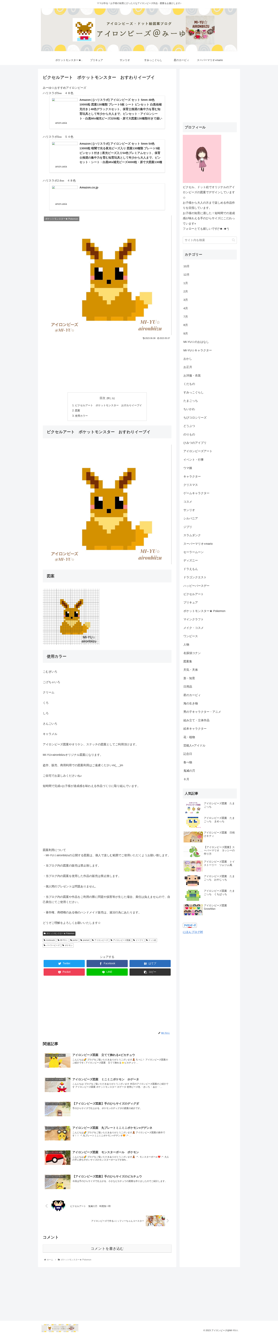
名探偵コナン (192, 653)
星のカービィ (192, 695)
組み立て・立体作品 (196, 720)
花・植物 (189, 737)
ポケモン (69, 945)
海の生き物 (190, 703)
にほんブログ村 (193, 932)
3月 (185, 299)
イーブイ (139, 940)
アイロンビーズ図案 (121, 940)
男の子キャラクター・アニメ (202, 711)
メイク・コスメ (193, 627)
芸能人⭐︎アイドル (194, 745)
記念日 (187, 753)
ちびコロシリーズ (195, 417)
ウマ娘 (187, 468)
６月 (186, 779)
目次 (102, 398)
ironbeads (50, 940)
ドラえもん (190, 569)
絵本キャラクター (195, 728)
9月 (185, 333)
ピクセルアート (193, 594)
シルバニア (190, 518)
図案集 (187, 661)
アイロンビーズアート (197, 451)
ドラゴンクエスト (195, 577)
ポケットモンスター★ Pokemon (60, 933)
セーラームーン (193, 552)
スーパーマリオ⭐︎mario (198, 543)
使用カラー (81, 415)
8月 (185, 325)
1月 (185, 283)
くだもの (189, 384)
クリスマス (190, 484)
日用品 (187, 686)
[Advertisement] (107, 364)
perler (75, 940)
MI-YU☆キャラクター (197, 350)
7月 (185, 316)
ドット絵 (152, 940)
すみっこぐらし (193, 392)
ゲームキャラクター (196, 493)
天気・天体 (190, 669)
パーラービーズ (53, 945)
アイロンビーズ (101, 940)
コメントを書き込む (107, 1249)
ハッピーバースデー (196, 585)
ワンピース (190, 636)
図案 (77, 410)
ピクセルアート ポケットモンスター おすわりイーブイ (108, 405)
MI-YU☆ (64, 940)
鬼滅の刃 (189, 770)
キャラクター (192, 476)
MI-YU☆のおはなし (196, 341)
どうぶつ (189, 426)
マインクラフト (193, 619)
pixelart (86, 940)
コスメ (187, 501)
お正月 (187, 367)
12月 (186, 274)
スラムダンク (192, 535)
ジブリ (187, 527)
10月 (186, 266)
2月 (185, 291)
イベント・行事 (193, 459)
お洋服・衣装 (192, 375)
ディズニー (190, 560)
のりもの (189, 434)
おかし (187, 358)
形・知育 (189, 678)
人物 (186, 644)
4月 (185, 308)
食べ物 (187, 762)
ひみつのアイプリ (195, 442)
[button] (233, 240)
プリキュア (190, 602)
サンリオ (189, 510)
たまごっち (190, 400)
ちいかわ (189, 409)
